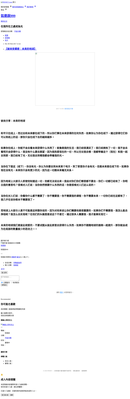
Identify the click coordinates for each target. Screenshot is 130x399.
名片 (6, 40)
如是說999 (8, 16)
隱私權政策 (76, 371)
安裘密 (15, 265)
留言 (18, 257)
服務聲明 (84, 371)
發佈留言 (4, 285)
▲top (2, 269)
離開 (11, 395)
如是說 (3, 245)
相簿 (6, 35)
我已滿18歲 (5, 395)
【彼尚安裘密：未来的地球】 (21, 49)
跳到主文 (4, 21)
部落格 (7, 38)
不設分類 (17, 31)
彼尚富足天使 (68, 109)
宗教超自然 (17, 263)
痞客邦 (13, 257)
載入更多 (4, 272)
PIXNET (50, 371)
